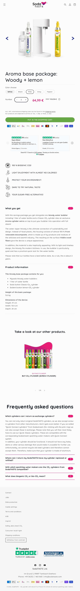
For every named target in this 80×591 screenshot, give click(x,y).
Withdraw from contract (16, 540)
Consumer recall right (13, 531)
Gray (40, 92)
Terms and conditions (13, 512)
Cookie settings (11, 507)
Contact (8, 493)
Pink (30, 92)
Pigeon (51, 92)
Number (8, 99)
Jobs (7, 497)
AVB (6, 516)
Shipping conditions (12, 535)
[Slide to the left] (35, 390)
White (10, 92)
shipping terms (50, 111)
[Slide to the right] (44, 390)
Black (21, 92)
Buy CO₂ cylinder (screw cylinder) (39, 376)
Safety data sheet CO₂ (13, 526)
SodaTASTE (15, 586)
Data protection (11, 502)
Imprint (8, 521)
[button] (4, 4)
